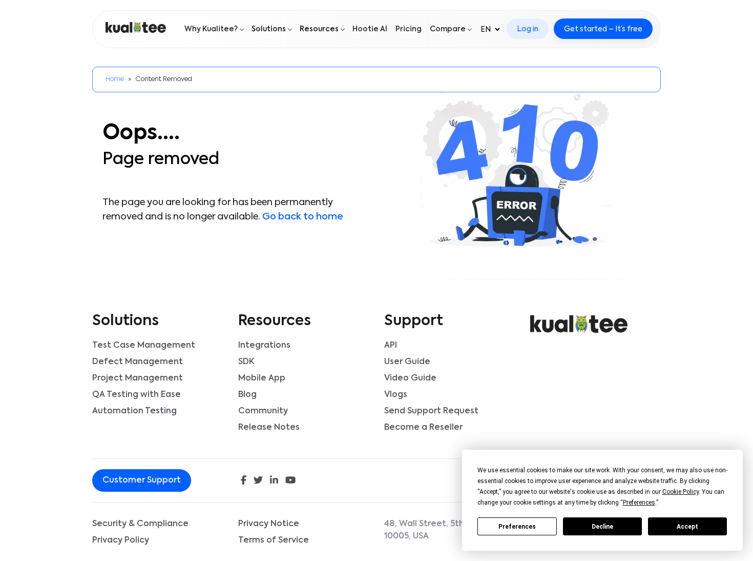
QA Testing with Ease (136, 395)
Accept (687, 526)
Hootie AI (369, 29)
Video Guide (410, 378)
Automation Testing (134, 411)
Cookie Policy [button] (680, 491)
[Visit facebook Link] (243, 481)
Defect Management (137, 362)
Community (263, 411)
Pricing (408, 29)
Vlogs (395, 395)
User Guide (407, 362)
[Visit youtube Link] (290, 481)
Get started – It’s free (603, 29)
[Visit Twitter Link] (258, 481)
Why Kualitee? (211, 29)
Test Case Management (143, 346)
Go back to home (302, 217)
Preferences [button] (639, 502)
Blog (247, 395)
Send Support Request (431, 411)
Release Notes (269, 428)
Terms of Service (273, 540)
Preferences (517, 526)
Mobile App (261, 378)
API (390, 346)
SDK (246, 362)
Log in (527, 29)
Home (115, 79)
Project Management (137, 378)
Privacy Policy (120, 540)
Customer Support (141, 480)
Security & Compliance (140, 524)
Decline (602, 526)
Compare (448, 29)
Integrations (264, 346)
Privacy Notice (268, 524)
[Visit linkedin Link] (274, 481)
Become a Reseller (423, 428)
